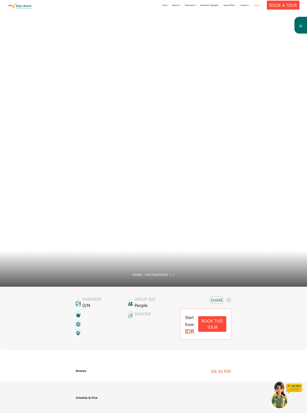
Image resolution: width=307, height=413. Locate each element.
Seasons (143, 313)
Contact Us (244, 5)
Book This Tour (212, 324)
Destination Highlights (209, 5)
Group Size (145, 299)
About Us (176, 5)
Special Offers (229, 5)
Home (164, 5)
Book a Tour (283, 5)
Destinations (190, 5)
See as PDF (221, 371)
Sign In (257, 5)
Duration (91, 299)
